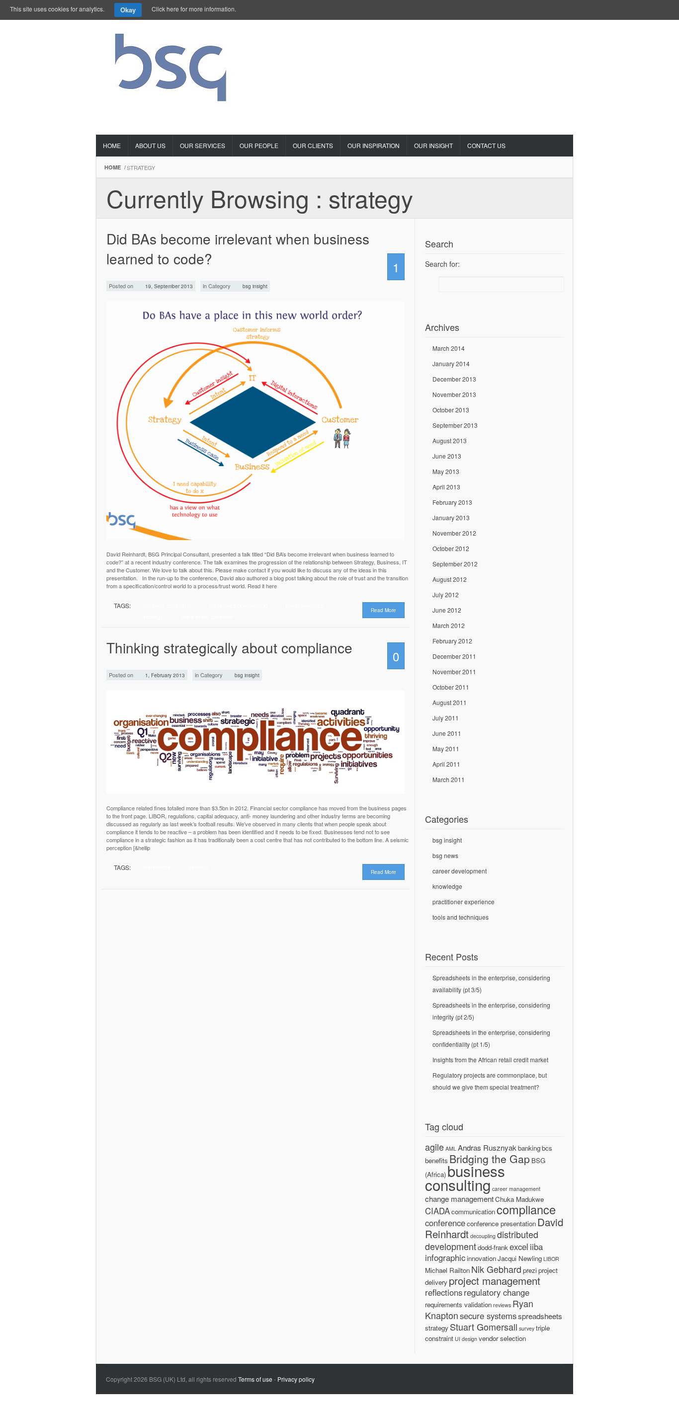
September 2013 (455, 425)
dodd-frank (493, 1247)
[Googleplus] (521, 33)
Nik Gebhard (496, 1268)
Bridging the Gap (489, 1158)
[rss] (559, 33)
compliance (156, 867)
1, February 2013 (164, 675)
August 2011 (449, 702)
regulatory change (496, 1292)
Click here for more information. (194, 8)
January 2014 (451, 363)
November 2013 (454, 394)
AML (450, 1148)
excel (518, 1247)
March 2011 (448, 779)
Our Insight (433, 145)
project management (494, 1280)
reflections (443, 1292)
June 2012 (446, 610)
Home (112, 145)
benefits (436, 1160)
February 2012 (452, 640)
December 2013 (454, 379)
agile (434, 1146)
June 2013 (446, 456)
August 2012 (449, 579)
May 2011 (445, 748)
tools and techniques (460, 917)
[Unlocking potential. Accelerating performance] (172, 64)
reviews (502, 1305)
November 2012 (454, 533)
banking (529, 1148)
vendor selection (502, 1338)
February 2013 (452, 502)
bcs (547, 1148)
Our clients (313, 145)
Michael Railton (447, 1270)
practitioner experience (463, 901)
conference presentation (238, 605)
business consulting (167, 605)
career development (459, 870)
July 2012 (445, 594)
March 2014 (448, 348)
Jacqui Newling (520, 1258)
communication (473, 1211)
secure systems (488, 1316)
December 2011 (454, 656)
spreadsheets (540, 1316)
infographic (445, 1257)
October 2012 (450, 548)
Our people (259, 145)
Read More (383, 610)
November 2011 (454, 671)
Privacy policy (296, 1379)
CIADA (437, 1211)
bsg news (445, 855)
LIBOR (551, 1258)
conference (445, 1223)
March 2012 (448, 625)
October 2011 (450, 687)
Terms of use (255, 1379)
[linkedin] (540, 33)
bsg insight (255, 286)
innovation (481, 1258)
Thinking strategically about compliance (229, 647)
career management (516, 1188)
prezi (530, 1270)
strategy (153, 617)
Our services (202, 145)
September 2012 (455, 563)
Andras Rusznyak (487, 1147)
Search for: (442, 264)
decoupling (483, 1236)
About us (150, 145)
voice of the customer (207, 617)
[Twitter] (483, 33)
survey (526, 1328)
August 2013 (449, 440)
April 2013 (446, 486)
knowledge (447, 886)
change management (459, 1198)
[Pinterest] (502, 33)
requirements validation (458, 1304)
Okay (128, 9)
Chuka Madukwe (519, 1199)
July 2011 (445, 717)
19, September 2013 (168, 286)
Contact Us (486, 145)
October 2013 (450, 409)
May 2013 (445, 471)
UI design (466, 1338)
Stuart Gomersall (483, 1326)
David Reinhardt (304, 605)
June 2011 (446, 733)
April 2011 (446, 764)
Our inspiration (373, 145)
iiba (536, 1247)
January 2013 (451, 517)
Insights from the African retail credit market (490, 1059)
